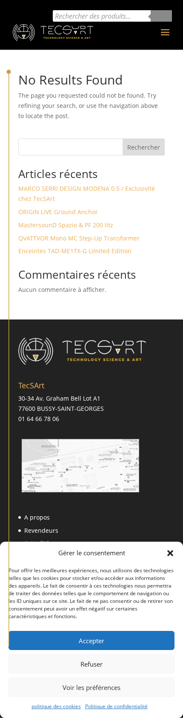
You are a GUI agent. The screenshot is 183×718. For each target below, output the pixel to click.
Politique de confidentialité (116, 706)
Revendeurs (41, 530)
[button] (170, 553)
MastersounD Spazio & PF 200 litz (65, 225)
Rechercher (143, 147)
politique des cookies (56, 706)
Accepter (91, 640)
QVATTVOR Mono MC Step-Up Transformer (79, 238)
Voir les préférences (91, 687)
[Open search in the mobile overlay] (112, 16)
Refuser (91, 664)
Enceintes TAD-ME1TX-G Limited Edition (75, 251)
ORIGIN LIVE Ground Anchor (58, 212)
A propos (37, 517)
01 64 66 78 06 (38, 419)
